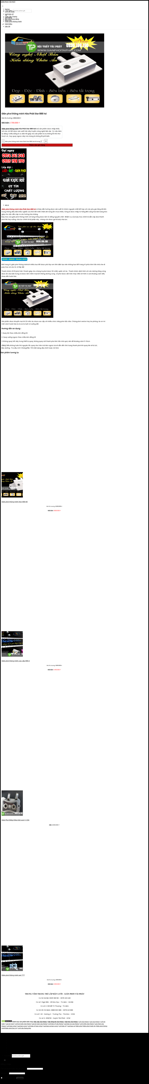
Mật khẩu (5, 1073)
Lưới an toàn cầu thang (23, 1024)
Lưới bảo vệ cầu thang (55, 1024)
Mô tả (7, 205)
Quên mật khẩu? (7, 1082)
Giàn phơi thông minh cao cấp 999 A (16, 661)
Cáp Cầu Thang (11, 16)
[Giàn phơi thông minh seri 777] (12, 970)
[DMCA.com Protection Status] (7, 1022)
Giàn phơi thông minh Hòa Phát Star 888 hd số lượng (22, 141)
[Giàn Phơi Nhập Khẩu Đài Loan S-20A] (12, 815)
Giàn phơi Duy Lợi (11, 1028)
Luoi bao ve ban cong (50, 1026)
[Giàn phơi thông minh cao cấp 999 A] (12, 656)
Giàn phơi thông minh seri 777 (13, 975)
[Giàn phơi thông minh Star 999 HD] (12, 497)
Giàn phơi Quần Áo (89, 1026)
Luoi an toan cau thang (39, 1024)
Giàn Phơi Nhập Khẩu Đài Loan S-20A (15, 820)
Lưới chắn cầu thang (87, 1024)
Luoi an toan (10, 1024)
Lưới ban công (11, 1026)
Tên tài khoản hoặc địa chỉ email (14, 1069)
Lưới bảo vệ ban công (35, 1026)
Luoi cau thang (94, 1022)
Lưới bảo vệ (9, 14)
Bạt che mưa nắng (12, 19)
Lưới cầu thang (83, 1022)
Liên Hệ (7, 26)
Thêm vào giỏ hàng (37, 145)
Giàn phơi (79, 1026)
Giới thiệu (8, 24)
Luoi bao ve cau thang (71, 1024)
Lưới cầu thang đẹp (24, 1028)
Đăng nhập (20, 1078)
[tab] (56, 205)
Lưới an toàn (9, 12)
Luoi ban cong (22, 1026)
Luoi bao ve (71, 1026)
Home (7, 9)
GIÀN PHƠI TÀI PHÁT (8, 2)
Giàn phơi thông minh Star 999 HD (15, 502)
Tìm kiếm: (7, 1056)
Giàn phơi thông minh (13, 21)
